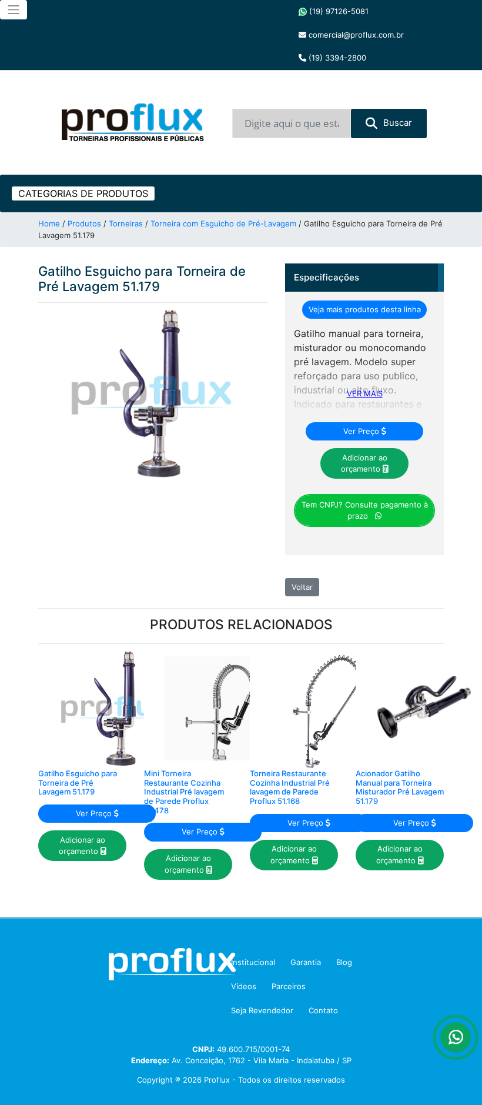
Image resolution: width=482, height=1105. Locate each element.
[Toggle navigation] (13, 9)
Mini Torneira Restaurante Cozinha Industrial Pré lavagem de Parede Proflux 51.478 (184, 791)
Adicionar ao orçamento (364, 463)
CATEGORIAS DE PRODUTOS (83, 193)
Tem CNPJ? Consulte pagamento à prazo (365, 510)
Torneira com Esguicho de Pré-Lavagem (223, 223)
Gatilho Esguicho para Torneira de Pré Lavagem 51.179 (77, 782)
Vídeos (243, 986)
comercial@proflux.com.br (355, 34)
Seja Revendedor (262, 1010)
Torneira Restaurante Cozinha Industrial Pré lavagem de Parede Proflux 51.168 (290, 787)
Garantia (305, 962)
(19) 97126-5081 (338, 11)
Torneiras (126, 223)
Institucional (253, 962)
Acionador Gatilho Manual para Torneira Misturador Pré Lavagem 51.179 (400, 787)
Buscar (397, 122)
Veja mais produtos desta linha (365, 309)
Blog (344, 962)
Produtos (84, 223)
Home (49, 223)
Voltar (302, 587)
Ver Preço (362, 431)
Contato (323, 1010)
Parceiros (289, 986)
